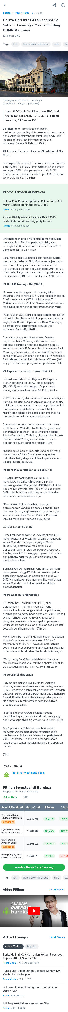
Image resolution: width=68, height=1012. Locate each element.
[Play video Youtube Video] (34, 911)
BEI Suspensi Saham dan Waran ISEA (26, 1003)
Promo (6, 209)
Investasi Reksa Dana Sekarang (34, 867)
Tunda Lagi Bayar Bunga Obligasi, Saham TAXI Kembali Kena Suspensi (32, 972)
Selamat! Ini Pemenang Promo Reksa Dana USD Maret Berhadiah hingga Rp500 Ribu (32, 202)
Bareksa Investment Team (28, 772)
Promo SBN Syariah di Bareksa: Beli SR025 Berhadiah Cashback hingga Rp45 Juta (29, 219)
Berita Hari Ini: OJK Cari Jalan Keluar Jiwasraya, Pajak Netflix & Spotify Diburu (33, 956)
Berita (7, 12)
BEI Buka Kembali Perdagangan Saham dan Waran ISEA (30, 988)
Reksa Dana (10, 797)
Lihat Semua (57, 889)
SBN (25, 797)
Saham (6, 995)
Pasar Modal (22, 12)
